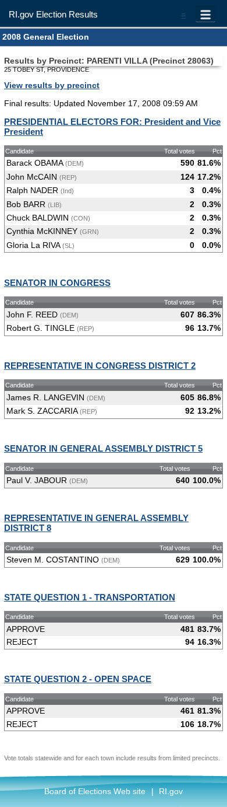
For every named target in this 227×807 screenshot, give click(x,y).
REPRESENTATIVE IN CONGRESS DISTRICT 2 (100, 366)
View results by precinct (52, 85)
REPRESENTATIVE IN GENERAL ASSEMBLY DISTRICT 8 (96, 523)
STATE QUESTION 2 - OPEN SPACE (77, 679)
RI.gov (171, 791)
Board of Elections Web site (95, 791)
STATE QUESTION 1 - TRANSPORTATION (89, 597)
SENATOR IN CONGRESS (57, 283)
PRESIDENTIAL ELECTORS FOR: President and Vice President (112, 127)
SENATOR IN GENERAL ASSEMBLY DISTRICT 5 (103, 448)
